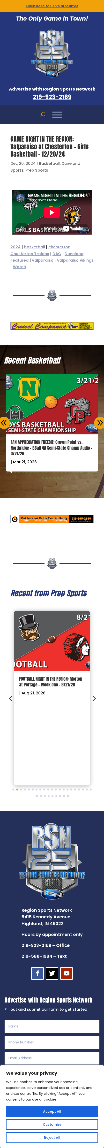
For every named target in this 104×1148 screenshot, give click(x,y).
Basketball (49, 163)
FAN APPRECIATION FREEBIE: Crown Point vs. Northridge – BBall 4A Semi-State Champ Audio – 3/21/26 (51, 448)
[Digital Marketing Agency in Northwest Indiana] (52, 522)
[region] (52, 1106)
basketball (34, 247)
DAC (56, 254)
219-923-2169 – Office (46, 945)
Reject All (52, 1137)
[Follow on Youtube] (66, 973)
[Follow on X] (52, 973)
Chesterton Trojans (29, 254)
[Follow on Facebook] (37, 973)
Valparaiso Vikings (75, 260)
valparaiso (42, 260)
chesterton (59, 247)
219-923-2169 (52, 97)
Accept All (52, 1111)
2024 (15, 247)
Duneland (74, 254)
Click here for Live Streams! (52, 6)
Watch (19, 267)
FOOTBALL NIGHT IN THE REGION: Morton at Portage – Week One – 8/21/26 (50, 682)
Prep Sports (36, 170)
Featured (19, 260)
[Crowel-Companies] (52, 328)
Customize (52, 1124)
